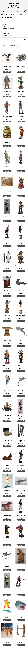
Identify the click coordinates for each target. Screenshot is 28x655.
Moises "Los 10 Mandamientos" (7, 291)
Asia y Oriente (5, 23)
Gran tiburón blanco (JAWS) (21, 441)
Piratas (3, 31)
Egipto (3, 26)
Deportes (4, 24)
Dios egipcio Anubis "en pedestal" (7, 590)
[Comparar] (8, 63)
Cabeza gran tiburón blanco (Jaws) (21, 615)
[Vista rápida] (7, 65)
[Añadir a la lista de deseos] (6, 63)
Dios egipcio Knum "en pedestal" (21, 416)
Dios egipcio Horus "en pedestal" (21, 241)
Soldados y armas (6, 35)
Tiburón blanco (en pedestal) (7, 565)
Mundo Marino (5, 30)
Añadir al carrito (8, 71)
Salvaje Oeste (5, 33)
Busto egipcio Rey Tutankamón (7, 142)
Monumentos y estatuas (8, 28)
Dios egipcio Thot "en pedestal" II (7, 216)
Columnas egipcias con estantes (21, 640)
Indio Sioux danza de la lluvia (7, 117)
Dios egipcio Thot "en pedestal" (20, 316)
